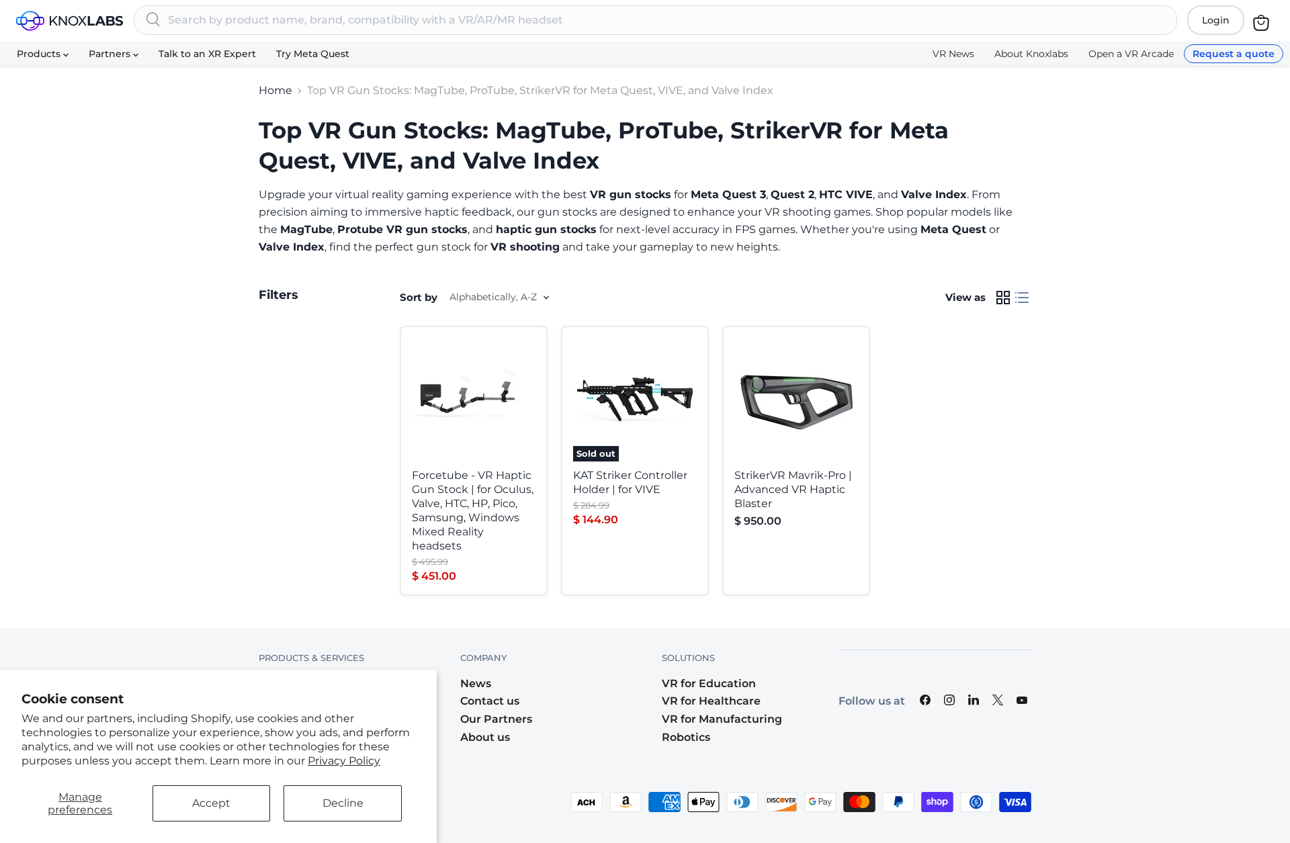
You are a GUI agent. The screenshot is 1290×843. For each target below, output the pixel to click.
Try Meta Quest (312, 54)
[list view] (1022, 297)
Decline (342, 803)
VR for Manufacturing (722, 719)
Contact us (489, 701)
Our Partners (496, 719)
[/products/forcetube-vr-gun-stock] (473, 399)
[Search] (153, 20)
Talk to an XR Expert (207, 54)
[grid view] (1003, 297)
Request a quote (1234, 54)
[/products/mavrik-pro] (796, 399)
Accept (211, 803)
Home (275, 91)
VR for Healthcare (711, 701)
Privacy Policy (344, 760)
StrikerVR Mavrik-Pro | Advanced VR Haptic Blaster (793, 489)
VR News (953, 54)
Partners (111, 54)
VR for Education (709, 683)
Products (40, 54)
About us (485, 737)
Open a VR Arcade (1131, 54)
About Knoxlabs (1031, 54)
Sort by (418, 297)
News (475, 683)
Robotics (686, 737)
